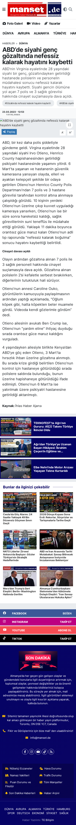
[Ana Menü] (4, 9)
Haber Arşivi (51, 793)
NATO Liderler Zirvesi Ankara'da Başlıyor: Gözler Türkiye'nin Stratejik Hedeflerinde (19, 556)
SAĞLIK (64, 813)
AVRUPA (24, 33)
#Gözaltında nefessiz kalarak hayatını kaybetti (28, 103)
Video (35, 23)
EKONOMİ (38, 813)
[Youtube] (38, 752)
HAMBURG (63, 809)
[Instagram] (31, 752)
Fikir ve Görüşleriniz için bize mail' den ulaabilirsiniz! (40, 731)
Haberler (8, 43)
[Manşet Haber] (34, 10)
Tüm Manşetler (53, 782)
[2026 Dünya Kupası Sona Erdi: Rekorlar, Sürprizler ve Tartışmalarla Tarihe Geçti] (56, 502)
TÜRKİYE (59, 33)
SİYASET (51, 813)
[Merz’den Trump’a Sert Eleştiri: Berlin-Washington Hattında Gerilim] (20, 576)
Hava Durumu (52, 768)
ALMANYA (41, 33)
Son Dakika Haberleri (22, 793)
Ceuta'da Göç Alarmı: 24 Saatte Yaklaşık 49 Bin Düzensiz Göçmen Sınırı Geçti (17, 519)
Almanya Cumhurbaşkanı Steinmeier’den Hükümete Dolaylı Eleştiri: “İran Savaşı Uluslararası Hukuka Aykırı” (56, 593)
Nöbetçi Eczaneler (21, 768)
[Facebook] (25, 752)
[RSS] (51, 752)
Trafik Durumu (53, 775)
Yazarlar (54, 23)
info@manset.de (40, 737)
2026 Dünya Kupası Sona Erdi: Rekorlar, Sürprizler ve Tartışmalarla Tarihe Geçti (56, 517)
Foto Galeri (15, 23)
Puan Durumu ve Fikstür (18, 784)
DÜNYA (8, 33)
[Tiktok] (45, 752)
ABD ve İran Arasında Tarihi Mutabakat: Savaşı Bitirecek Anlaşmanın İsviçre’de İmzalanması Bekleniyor (56, 556)
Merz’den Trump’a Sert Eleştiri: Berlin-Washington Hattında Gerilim (19, 591)
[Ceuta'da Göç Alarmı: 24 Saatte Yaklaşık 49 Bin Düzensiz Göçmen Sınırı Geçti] (20, 502)
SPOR (11, 813)
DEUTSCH (23, 813)
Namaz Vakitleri (19, 775)
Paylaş (11, 131)
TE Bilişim (48, 820)
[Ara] (70, 9)
